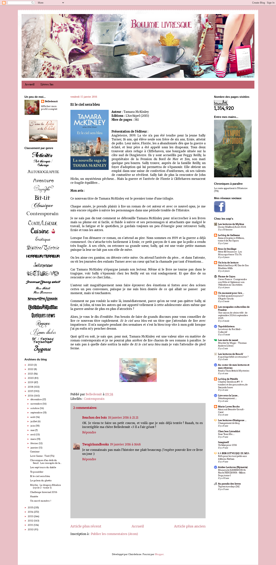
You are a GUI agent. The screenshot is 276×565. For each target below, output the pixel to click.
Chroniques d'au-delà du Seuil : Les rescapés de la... (46, 461)
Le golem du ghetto (41, 480)
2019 (31, 382)
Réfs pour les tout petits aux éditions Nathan (232, 457)
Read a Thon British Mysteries (233, 370)
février (34, 443)
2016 (31, 395)
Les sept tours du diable (43, 467)
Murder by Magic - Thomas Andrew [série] (232, 344)
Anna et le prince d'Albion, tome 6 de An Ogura (231, 239)
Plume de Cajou (226, 276)
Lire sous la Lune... (228, 395)
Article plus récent (85, 526)
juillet (34, 421)
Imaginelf (223, 442)
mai (32, 430)
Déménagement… (227, 398)
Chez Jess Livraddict (229, 431)
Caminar (35, 451)
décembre (36, 399)
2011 (31, 525)
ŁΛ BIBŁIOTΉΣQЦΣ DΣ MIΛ (233, 453)
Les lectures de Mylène (231, 224)
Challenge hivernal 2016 (43, 492)
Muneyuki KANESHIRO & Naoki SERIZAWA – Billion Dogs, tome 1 (232, 473)
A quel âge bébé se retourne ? (233, 357)
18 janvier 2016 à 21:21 (123, 417)
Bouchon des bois (94, 417)
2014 (31, 511)
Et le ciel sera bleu (40, 476)
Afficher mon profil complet (49, 107)
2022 (31, 369)
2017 (31, 391)
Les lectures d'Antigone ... (232, 420)
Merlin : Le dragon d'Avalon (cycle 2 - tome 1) (45, 486)
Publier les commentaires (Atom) (114, 534)
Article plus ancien (190, 526)
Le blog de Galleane (229, 235)
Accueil (30, 84)
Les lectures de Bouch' (230, 354)
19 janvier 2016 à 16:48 (125, 444)
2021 (31, 373)
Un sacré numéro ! (40, 500)
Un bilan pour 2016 (227, 445)
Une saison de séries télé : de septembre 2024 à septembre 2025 (233, 315)
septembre (36, 412)
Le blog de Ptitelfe (228, 378)
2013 (31, 516)
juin (32, 425)
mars (33, 439)
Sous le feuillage (227, 248)
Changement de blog (229, 423)
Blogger (159, 554)
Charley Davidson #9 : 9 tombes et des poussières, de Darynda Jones (233, 384)
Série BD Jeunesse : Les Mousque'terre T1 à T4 (230, 253)
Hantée (34, 496)
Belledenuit (51, 101)
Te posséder (36, 471)
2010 (31, 529)
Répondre (89, 432)
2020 (31, 378)
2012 (31, 520)
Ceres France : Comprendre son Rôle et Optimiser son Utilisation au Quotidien (232, 282)
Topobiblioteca (226, 326)
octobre (35, 408)
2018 (31, 386)
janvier (34, 447)
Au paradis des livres (229, 483)
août (33, 417)
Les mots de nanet (228, 340)
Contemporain (94, 399)
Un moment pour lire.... (231, 293)
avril (33, 434)
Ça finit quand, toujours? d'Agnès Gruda (230, 297)
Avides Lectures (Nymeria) (233, 467)
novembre (36, 403)
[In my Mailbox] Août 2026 (232, 227)
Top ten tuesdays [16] (228, 486)
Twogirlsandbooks (95, 444)
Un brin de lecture (228, 262)
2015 (31, 507)
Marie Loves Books (229, 406)
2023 (31, 364)
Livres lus (47, 84)
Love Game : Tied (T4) (42, 455)
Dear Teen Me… (226, 434)
